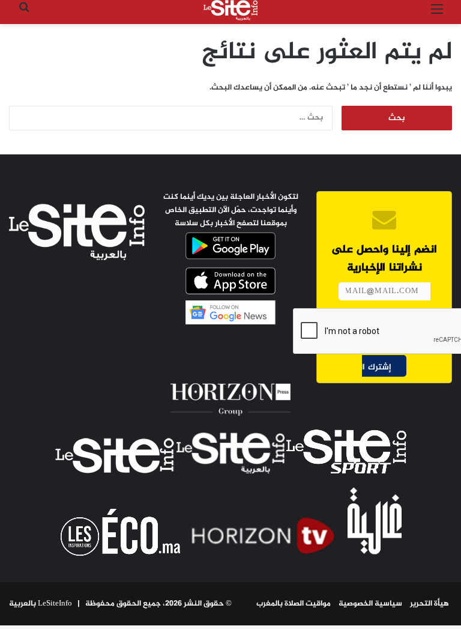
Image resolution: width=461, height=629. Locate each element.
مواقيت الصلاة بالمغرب (293, 603)
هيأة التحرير (429, 603)
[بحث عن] (24, 14)
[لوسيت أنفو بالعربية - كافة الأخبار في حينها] (230, 10)
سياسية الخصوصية (370, 603)
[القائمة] (437, 14)
